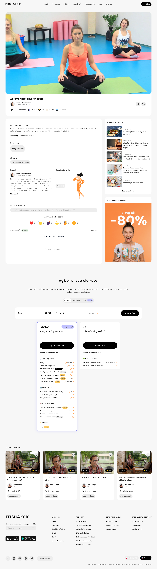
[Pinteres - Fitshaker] (31, 558)
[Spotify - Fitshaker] (25, 558)
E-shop (109, 4)
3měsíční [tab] (76, 300)
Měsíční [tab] (67, 300)
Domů (45, 4)
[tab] (87, 300)
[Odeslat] (33, 528)
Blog (100, 4)
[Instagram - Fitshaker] (13, 558)
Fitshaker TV (90, 4)
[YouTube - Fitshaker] (19, 558)
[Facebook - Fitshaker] (8, 558)
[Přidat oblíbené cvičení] (36, 455)
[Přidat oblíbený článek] (119, 128)
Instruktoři (77, 4)
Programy (56, 4)
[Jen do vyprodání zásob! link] (128, 232)
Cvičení (66, 4)
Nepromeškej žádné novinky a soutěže (21, 524)
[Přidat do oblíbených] (143, 104)
